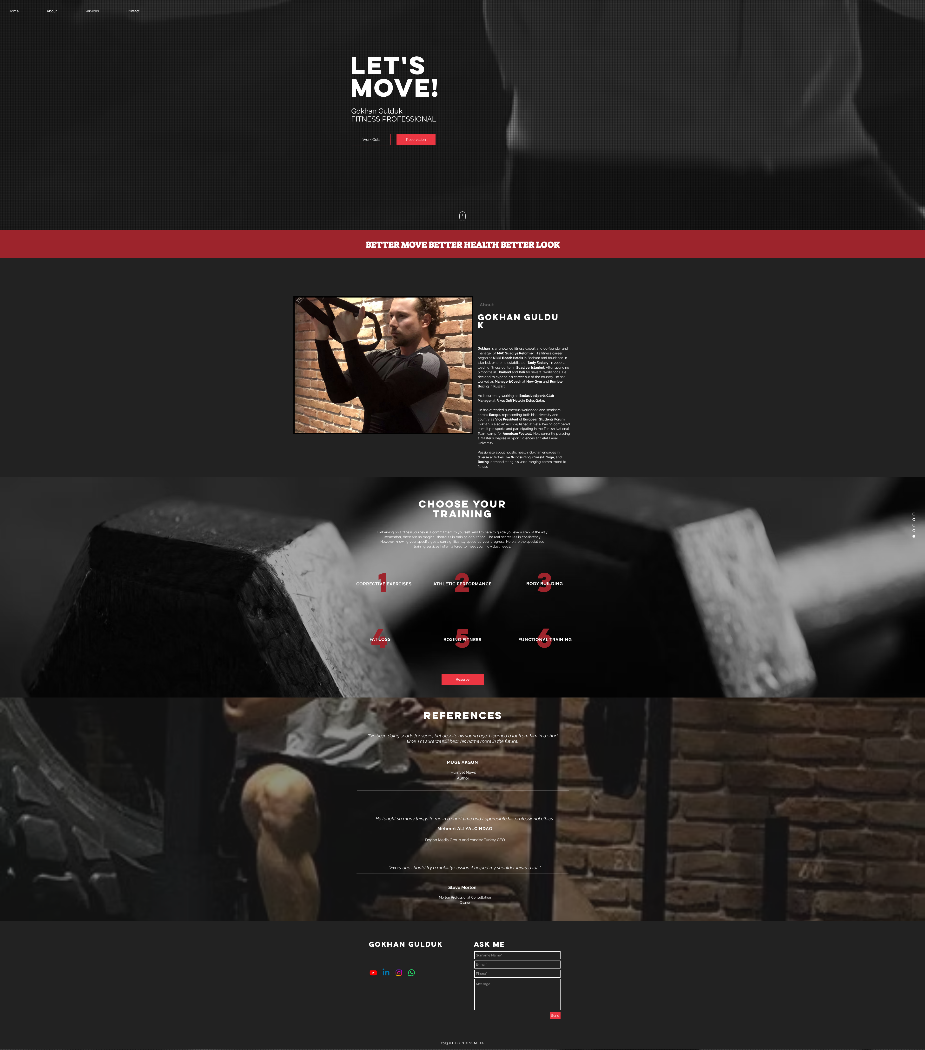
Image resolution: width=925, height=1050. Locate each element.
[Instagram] (399, 973)
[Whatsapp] (411, 973)
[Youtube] (373, 973)
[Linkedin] (386, 973)
